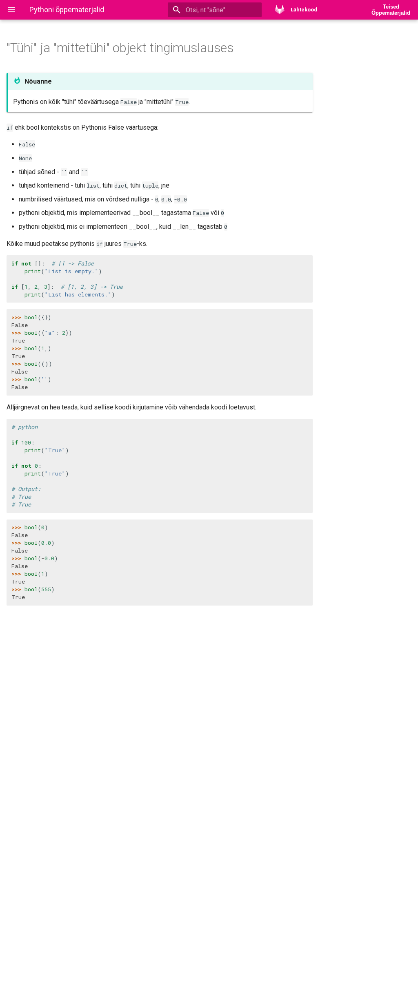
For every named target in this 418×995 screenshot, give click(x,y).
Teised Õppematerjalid (390, 10)
